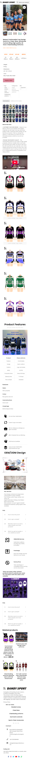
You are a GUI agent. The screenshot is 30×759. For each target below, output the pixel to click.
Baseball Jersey (16, 707)
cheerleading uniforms (7, 95)
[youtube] (16, 757)
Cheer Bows (16, 710)
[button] (24, 7)
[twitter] (13, 757)
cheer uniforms (6, 92)
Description (6, 101)
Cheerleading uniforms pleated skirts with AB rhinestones (8, 676)
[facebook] (8, 757)
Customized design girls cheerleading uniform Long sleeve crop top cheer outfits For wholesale (8, 650)
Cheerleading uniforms (15, 91)
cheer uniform (6, 88)
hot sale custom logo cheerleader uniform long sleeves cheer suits (21, 677)
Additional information (16, 101)
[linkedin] (19, 757)
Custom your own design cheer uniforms (21, 645)
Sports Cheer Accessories (16, 720)
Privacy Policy (6, 702)
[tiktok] (21, 757)
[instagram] (10, 757)
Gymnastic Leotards (16, 717)
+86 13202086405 (14, 739)
